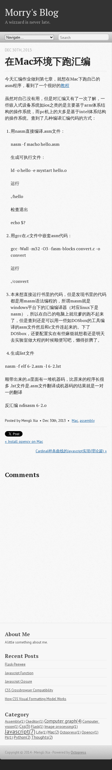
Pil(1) (9, 737)
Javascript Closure (18, 681)
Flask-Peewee (15, 664)
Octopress (78, 752)
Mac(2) (53, 732)
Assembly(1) (15, 721)
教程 (65, 85)
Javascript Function (19, 673)
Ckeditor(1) (34, 721)
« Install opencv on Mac (24, 441)
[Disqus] (56, 553)
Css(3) (24, 726)
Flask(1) (37, 726)
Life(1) (41, 732)
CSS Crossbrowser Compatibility (29, 690)
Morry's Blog (31, 12)
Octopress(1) (70, 732)
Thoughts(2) (42, 737)
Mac (75, 420)
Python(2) (22, 737)
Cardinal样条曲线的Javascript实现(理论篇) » (71, 451)
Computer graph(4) (63, 721)
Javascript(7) (20, 731)
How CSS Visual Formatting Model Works (35, 699)
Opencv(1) (90, 732)
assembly (87, 420)
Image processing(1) (61, 726)
